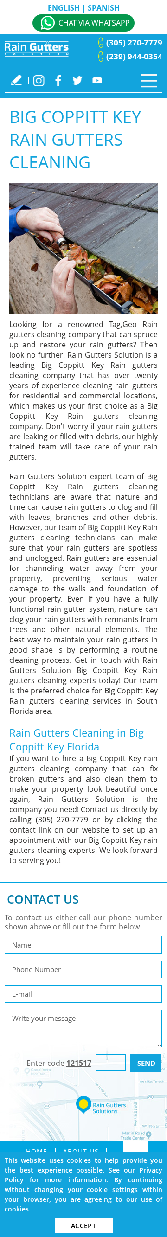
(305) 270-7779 (134, 42)
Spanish (104, 8)
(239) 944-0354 (134, 56)
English (64, 8)
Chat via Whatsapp (94, 23)
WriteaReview (16, 79)
